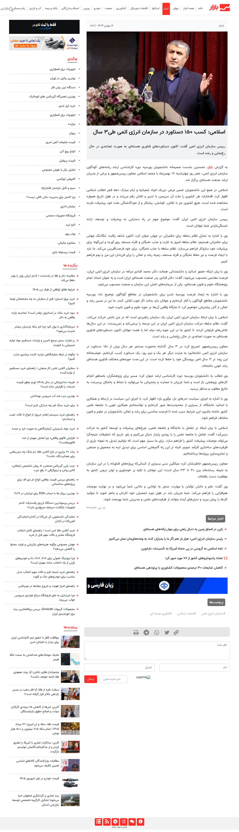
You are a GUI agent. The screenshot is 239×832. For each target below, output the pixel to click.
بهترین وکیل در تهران (62, 78)
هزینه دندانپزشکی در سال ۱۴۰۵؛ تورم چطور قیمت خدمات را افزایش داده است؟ (45, 384)
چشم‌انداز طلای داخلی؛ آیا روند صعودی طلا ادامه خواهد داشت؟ (36, 674)
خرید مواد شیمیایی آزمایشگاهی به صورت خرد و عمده (43, 429)
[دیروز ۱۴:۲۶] (70, 642)
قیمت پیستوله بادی (63, 252)
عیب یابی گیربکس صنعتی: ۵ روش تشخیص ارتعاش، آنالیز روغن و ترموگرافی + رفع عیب (43, 468)
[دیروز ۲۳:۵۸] (70, 659)
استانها (155, 8)
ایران (166, 8)
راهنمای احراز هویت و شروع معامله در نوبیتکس (46, 586)
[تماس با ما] (132, 822)
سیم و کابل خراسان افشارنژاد (58, 188)
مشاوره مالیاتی (66, 243)
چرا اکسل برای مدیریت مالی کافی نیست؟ (50, 197)
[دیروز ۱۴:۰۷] (70, 728)
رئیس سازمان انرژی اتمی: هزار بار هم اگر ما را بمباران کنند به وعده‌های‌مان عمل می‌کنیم (166, 539)
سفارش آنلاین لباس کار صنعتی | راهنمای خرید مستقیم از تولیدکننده (42, 370)
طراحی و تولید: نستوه (119, 827)
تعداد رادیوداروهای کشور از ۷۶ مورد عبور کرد (194, 558)
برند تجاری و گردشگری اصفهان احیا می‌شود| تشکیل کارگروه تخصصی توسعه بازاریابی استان (35, 800)
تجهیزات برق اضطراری (62, 69)
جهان (176, 8)
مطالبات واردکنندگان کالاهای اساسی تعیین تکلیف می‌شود (37, 763)
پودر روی (70, 234)
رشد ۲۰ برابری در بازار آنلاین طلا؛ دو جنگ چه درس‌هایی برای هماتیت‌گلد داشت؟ (42, 454)
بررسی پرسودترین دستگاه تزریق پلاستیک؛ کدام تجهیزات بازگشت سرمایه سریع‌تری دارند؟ (47, 505)
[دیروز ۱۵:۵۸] (70, 800)
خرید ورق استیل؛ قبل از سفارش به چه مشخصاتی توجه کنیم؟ (42, 301)
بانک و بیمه (51, 8)
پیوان (72, 133)
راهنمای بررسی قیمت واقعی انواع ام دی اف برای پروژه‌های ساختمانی (46, 482)
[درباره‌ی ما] (140, 822)
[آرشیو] (98, 822)
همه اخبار (188, 8)
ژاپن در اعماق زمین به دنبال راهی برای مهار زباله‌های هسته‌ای (183, 529)
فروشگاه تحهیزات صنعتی (60, 215)
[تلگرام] (115, 822)
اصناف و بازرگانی (70, 8)
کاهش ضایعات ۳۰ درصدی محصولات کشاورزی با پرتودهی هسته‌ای (178, 568)
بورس (86, 8)
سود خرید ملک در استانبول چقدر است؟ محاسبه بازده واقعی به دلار (43, 315)
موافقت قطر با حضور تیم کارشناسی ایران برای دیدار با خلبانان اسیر (35, 640)
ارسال (90, 679)
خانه (200, 8)
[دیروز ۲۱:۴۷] (70, 747)
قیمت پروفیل (67, 161)
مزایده (71, 124)
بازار (210, 167)
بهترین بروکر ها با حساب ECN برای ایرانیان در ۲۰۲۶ (44, 493)
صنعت (108, 8)
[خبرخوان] (107, 822)
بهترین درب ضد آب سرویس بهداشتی (52, 396)
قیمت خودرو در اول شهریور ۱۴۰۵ (39, 778)
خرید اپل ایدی (67, 106)
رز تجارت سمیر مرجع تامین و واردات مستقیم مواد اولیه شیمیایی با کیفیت (42, 342)
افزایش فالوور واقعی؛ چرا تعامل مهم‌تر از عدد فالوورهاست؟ (48, 440)
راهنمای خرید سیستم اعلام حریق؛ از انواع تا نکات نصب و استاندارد (42, 417)
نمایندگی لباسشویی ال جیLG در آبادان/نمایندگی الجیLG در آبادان (46, 519)
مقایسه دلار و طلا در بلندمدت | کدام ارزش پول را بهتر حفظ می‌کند (43, 278)
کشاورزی (121, 8)
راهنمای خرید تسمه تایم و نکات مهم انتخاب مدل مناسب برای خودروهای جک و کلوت (46, 574)
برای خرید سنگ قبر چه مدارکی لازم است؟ (50, 405)
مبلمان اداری (67, 206)
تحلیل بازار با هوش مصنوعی (58, 170)
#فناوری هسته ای (161, 613)
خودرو (97, 8)
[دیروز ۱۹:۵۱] (70, 711)
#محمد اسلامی (186, 613)
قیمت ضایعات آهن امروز (60, 142)
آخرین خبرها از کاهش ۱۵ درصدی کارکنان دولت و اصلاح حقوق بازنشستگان (35, 709)
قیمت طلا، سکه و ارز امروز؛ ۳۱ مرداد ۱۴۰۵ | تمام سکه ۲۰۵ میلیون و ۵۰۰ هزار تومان (35, 729)
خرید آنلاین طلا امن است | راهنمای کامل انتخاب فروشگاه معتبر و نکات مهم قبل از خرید (46, 532)
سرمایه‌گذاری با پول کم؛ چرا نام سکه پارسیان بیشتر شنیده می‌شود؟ (44, 329)
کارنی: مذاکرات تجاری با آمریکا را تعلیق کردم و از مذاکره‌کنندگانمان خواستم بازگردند (36, 747)
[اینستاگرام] (124, 822)
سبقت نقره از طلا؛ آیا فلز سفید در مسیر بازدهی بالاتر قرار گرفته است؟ (35, 692)
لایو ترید (70, 224)
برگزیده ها (70, 265)
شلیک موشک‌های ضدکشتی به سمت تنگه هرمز (34, 657)
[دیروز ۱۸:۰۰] (70, 676)
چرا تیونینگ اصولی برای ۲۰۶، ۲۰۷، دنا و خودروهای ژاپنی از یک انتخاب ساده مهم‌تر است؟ (45, 560)
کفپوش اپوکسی (66, 179)
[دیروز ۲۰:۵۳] (70, 765)
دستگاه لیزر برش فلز (63, 87)
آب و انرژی (35, 8)
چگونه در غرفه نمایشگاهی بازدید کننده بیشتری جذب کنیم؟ (44, 356)
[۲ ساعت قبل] (70, 782)
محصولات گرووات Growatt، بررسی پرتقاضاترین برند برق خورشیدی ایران (44, 611)
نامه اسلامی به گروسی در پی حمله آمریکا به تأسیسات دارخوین (182, 548)
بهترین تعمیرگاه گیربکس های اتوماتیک (52, 96)
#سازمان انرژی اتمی (213, 613)
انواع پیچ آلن (67, 151)
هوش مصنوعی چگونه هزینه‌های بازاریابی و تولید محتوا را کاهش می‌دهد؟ (42, 546)
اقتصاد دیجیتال (139, 8)
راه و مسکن (19, 8)
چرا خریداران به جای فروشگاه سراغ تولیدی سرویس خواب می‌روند (45, 597)
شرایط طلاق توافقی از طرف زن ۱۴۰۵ (54, 289)
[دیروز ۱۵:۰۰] (70, 694)
